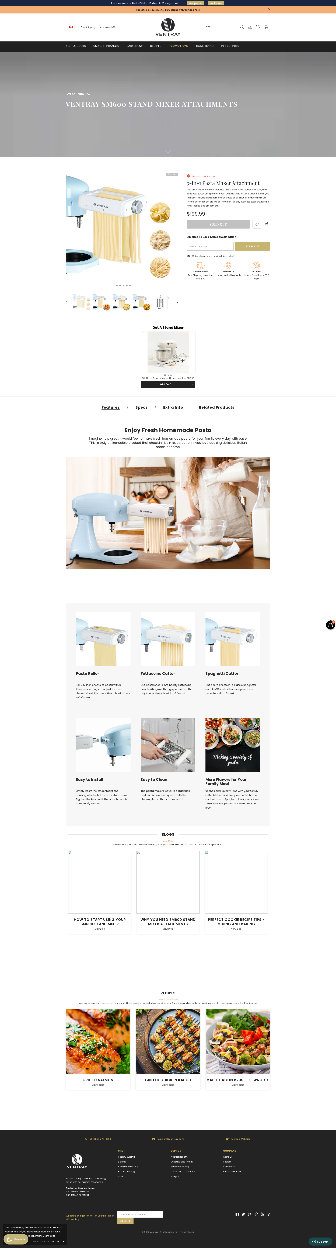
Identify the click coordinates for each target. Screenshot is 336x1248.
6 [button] (130, 285)
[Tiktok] (268, 1214)
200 (194, 256)
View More (168, 841)
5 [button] (127, 285)
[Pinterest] (255, 1214)
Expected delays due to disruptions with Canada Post (168, 9)
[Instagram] (249, 1214)
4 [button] (123, 285)
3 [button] (120, 285)
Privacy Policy (187, 1232)
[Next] (175, 302)
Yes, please (195, 3)
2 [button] (117, 285)
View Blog (100, 928)
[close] (269, 9)
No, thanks (216, 3)
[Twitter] (243, 1214)
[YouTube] (262, 1214)
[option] (122, 229)
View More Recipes (168, 999)
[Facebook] (236, 1214)
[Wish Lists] (256, 224)
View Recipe (98, 1084)
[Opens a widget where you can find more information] (320, 1242)
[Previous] (69, 302)
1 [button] (113, 285)
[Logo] (168, 27)
